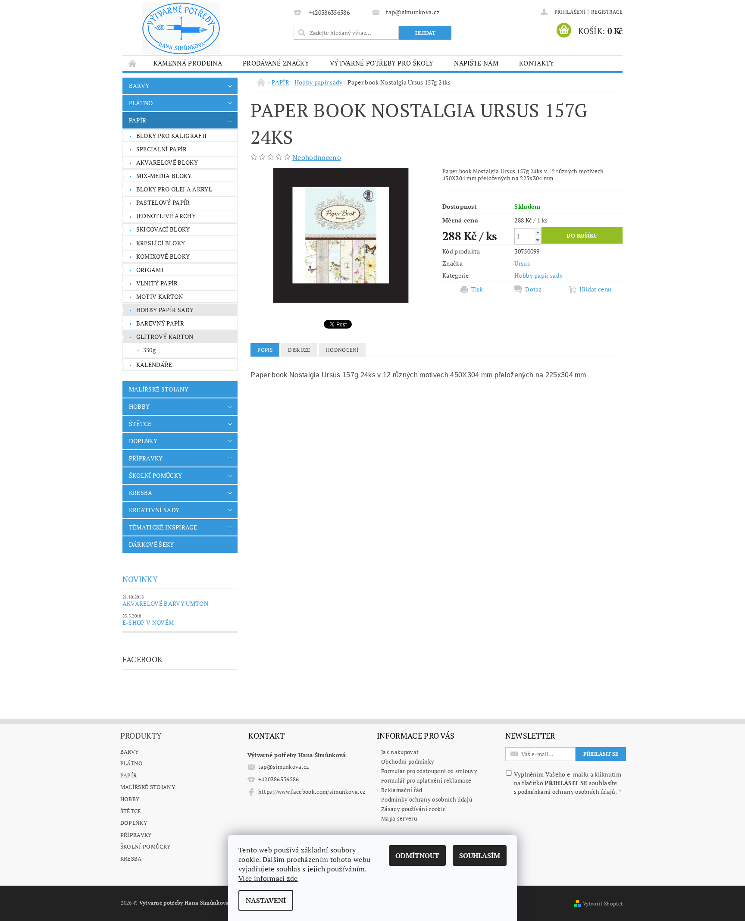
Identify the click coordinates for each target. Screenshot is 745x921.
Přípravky (136, 835)
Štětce (130, 811)
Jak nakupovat (400, 752)
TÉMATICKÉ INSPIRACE (163, 527)
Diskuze (299, 350)
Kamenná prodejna (187, 63)
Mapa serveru (399, 818)
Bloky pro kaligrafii (171, 136)
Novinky (140, 579)
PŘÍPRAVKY (146, 458)
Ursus (522, 263)
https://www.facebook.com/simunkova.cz (312, 792)
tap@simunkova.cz (283, 767)
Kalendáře (154, 364)
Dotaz (533, 289)
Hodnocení (342, 350)
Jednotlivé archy (166, 216)
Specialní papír (161, 149)
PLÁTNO (141, 103)
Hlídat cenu (595, 289)
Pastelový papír (163, 202)
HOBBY (139, 406)
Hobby (130, 799)
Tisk (477, 289)
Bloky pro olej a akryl (174, 189)
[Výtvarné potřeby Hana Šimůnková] (181, 28)
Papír (128, 775)
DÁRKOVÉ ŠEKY (151, 544)
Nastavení (266, 900)
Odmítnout (417, 855)
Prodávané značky (276, 63)
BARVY (139, 85)
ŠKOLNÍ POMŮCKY (155, 475)
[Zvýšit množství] (538, 232)
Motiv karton (159, 296)
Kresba (131, 858)
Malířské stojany (147, 787)
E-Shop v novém (148, 622)
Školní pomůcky (145, 846)
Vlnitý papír (157, 283)
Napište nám (476, 63)
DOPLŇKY (143, 441)
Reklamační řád (401, 790)
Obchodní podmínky (407, 761)
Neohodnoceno (316, 157)
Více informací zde (268, 878)
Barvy (129, 751)
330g (149, 350)
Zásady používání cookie (413, 809)
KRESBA (141, 493)
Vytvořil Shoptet (603, 903)
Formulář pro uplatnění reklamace (426, 780)
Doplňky (133, 823)
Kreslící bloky (160, 243)
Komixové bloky (163, 256)
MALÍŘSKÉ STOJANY (158, 389)
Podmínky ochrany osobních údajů (426, 799)
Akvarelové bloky (167, 162)
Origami (149, 270)
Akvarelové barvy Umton (165, 603)
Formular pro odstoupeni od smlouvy (429, 771)
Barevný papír (160, 323)
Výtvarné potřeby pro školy (381, 63)
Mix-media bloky (164, 176)
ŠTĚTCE (140, 424)
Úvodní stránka (132, 63)
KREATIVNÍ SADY (154, 510)
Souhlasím (479, 855)
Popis (264, 350)
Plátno (131, 763)
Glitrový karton (165, 336)
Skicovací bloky (163, 229)
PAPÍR (138, 120)
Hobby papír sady (165, 310)
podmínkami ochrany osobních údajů (566, 792)
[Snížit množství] (538, 240)
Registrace (607, 12)
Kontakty (536, 63)
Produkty (141, 735)
